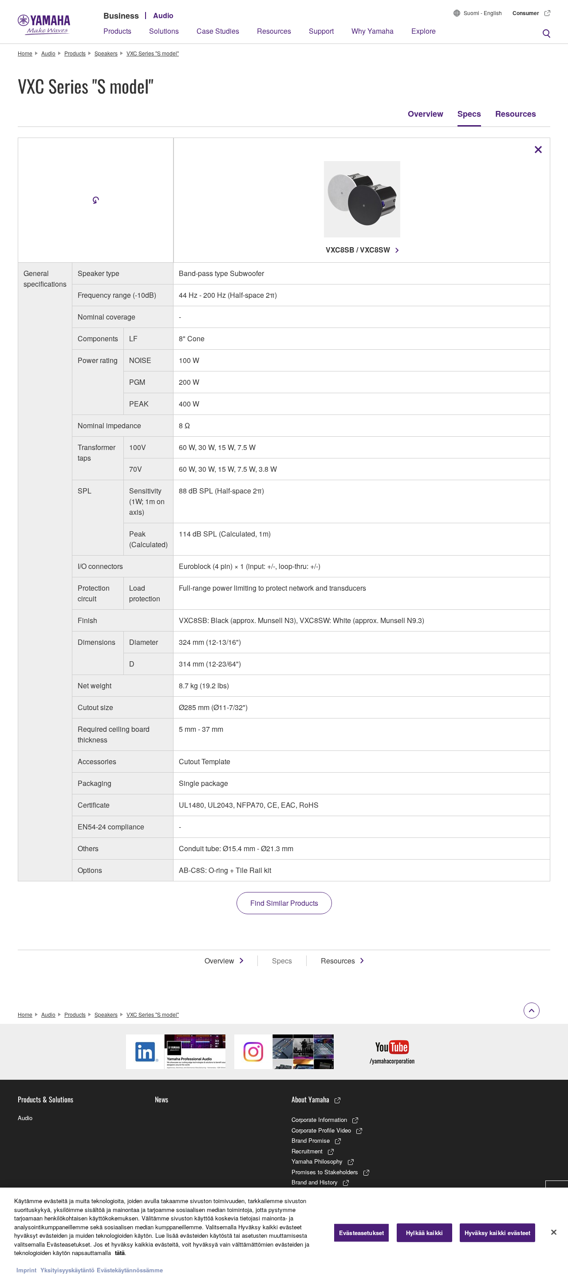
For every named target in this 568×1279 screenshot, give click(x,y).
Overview (425, 113)
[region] (284, 1233)
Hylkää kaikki (424, 1232)
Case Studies (218, 31)
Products (117, 31)
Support (321, 31)
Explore (423, 31)
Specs (469, 113)
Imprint (26, 1270)
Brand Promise (311, 1140)
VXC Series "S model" (152, 53)
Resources (274, 31)
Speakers (106, 53)
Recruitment (307, 1151)
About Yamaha (310, 1099)
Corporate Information (319, 1119)
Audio (163, 15)
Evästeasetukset (361, 1232)
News (161, 1099)
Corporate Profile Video (321, 1130)
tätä (120, 1252)
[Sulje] (554, 1232)
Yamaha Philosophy (317, 1161)
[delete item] (538, 149)
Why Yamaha (372, 31)
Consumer (526, 13)
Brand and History (315, 1182)
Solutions (164, 31)
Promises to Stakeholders (325, 1172)
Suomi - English (483, 12)
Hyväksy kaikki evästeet (497, 1232)
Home (25, 53)
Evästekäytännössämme (130, 1270)
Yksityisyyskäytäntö (67, 1270)
